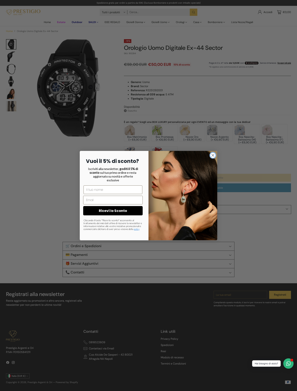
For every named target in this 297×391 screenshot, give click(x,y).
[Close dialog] (213, 155)
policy (137, 229)
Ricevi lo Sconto (113, 210)
